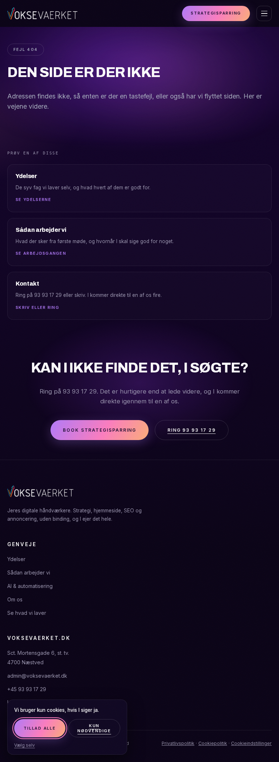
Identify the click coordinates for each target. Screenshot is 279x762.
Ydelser (16, 559)
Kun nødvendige (94, 728)
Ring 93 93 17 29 (191, 430)
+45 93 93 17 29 (26, 689)
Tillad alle (40, 728)
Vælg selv (24, 745)
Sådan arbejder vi (28, 572)
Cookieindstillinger (251, 743)
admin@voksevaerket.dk (37, 676)
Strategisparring (216, 13)
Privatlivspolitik (178, 743)
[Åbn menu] (264, 13)
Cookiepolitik (212, 743)
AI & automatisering (30, 586)
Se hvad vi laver (26, 613)
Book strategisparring (99, 430)
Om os (15, 599)
